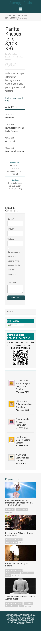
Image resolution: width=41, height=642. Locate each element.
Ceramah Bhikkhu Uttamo (13, 540)
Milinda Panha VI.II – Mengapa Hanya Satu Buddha (23, 384)
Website (10, 239)
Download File (10, 57)
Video (8, 575)
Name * (10, 219)
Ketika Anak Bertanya (12, 573)
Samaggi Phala (20, 3)
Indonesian (14, 325)
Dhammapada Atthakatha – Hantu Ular (22, 422)
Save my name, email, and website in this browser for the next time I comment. (14, 263)
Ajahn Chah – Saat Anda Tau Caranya (22, 458)
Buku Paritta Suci (11, 54)
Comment (11, 282)
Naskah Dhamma (22, 509)
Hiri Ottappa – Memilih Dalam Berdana (23, 440)
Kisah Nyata (9, 509)
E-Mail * (10, 229)
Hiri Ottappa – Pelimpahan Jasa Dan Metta (24, 404)
